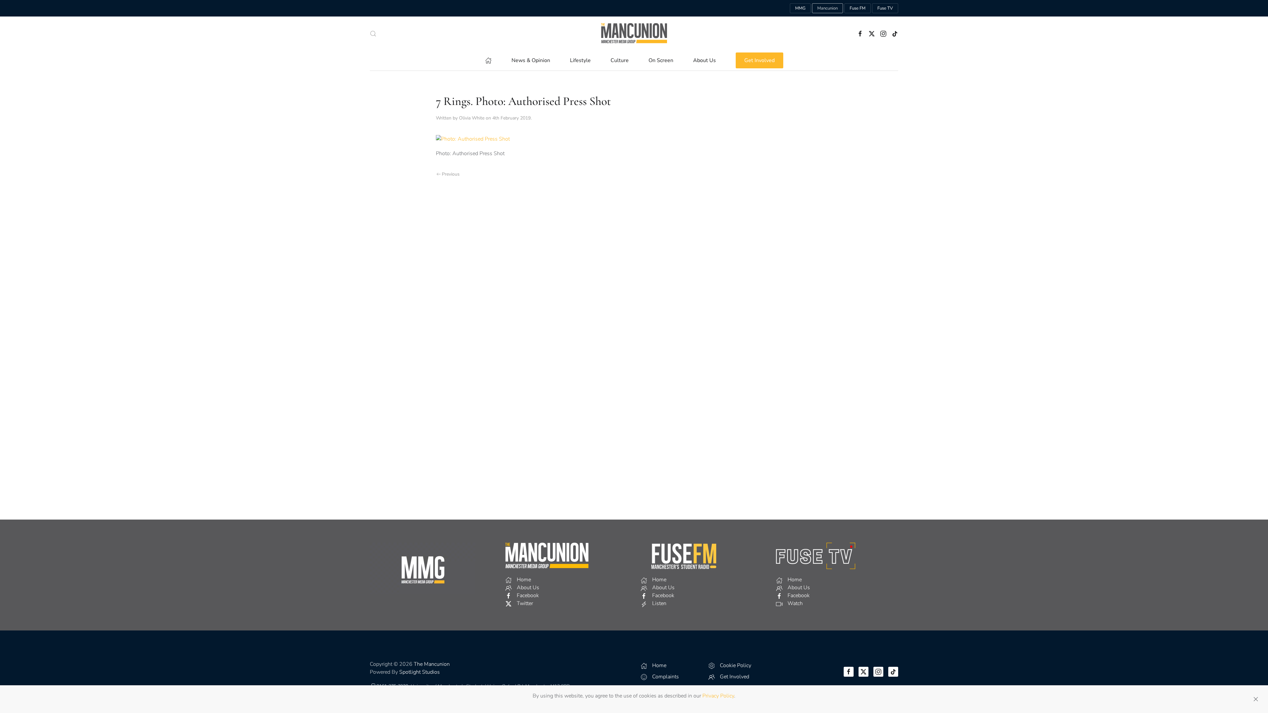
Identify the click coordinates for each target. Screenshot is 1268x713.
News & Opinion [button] (530, 60)
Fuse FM (857, 8)
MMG (800, 8)
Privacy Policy (718, 695)
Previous (451, 174)
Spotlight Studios (419, 672)
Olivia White (471, 118)
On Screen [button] (661, 60)
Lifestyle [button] (580, 60)
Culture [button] (620, 60)
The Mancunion (432, 664)
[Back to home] (634, 33)
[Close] (1255, 699)
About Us (704, 60)
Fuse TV (885, 8)
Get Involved (759, 60)
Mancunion (827, 8)
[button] (373, 33)
